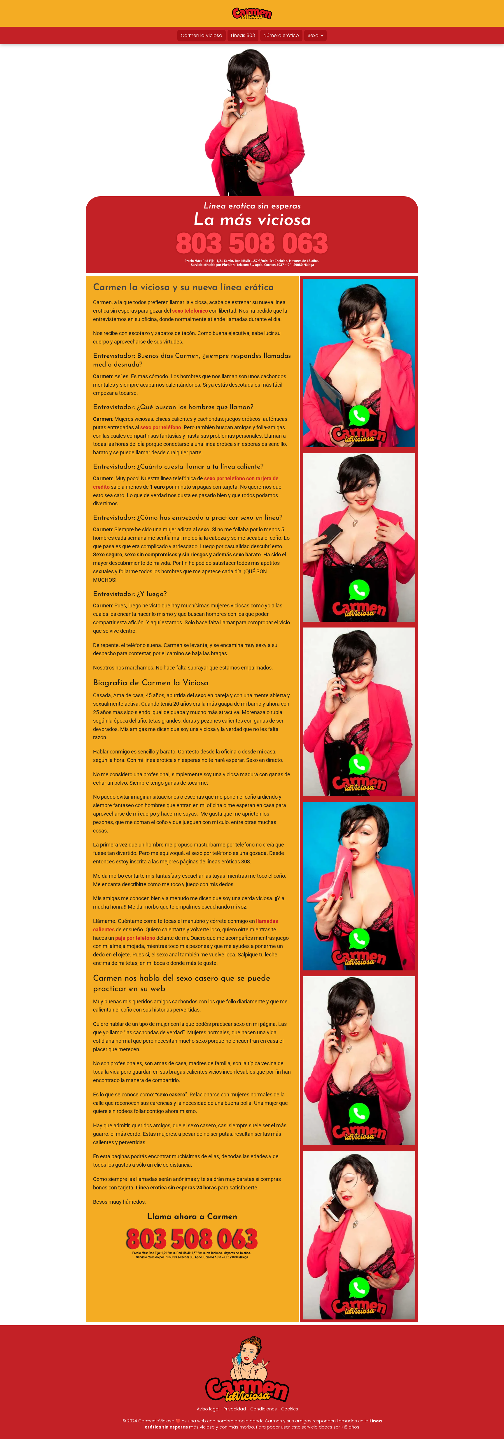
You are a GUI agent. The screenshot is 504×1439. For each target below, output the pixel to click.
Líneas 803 (243, 35)
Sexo (313, 35)
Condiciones (263, 1409)
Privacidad (235, 1409)
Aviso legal (208, 1409)
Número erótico (281, 35)
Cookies (289, 1409)
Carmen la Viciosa (201, 35)
